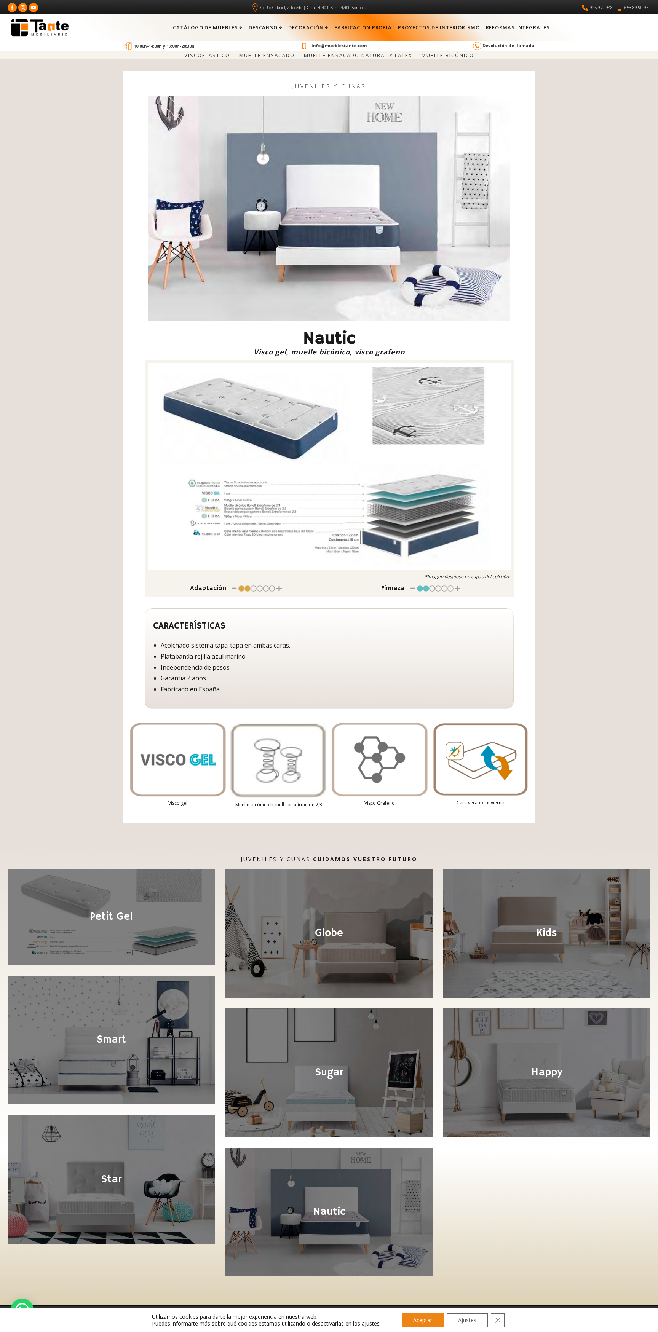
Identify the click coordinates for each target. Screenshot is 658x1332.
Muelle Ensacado (267, 55)
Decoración (305, 27)
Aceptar (422, 1320)
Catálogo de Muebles (205, 27)
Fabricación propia (363, 27)
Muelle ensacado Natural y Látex (358, 55)
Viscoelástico (207, 55)
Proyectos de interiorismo (439, 27)
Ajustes (467, 1320)
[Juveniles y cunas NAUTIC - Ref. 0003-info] (329, 467)
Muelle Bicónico (448, 55)
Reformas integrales (518, 27)
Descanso (263, 27)
